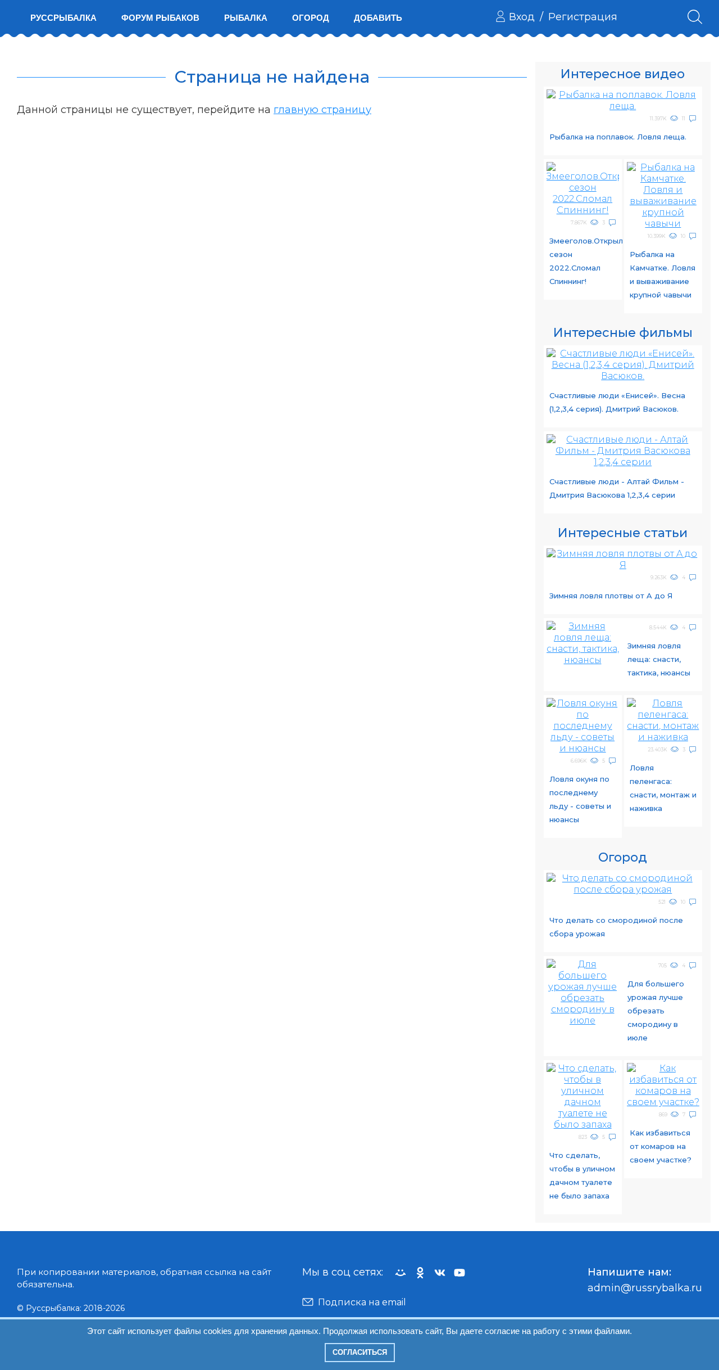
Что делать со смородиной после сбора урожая (616, 927)
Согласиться (360, 1352)
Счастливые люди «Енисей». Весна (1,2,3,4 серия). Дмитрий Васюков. (617, 402)
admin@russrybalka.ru (645, 1288)
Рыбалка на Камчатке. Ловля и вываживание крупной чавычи (662, 274)
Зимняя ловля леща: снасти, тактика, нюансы (658, 659)
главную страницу (322, 109)
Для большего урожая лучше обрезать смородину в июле (655, 1010)
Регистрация (582, 17)
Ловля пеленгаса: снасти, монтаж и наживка (663, 788)
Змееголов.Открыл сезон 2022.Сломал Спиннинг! (584, 261)
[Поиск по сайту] (695, 17)
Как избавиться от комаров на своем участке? (660, 1146)
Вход (522, 17)
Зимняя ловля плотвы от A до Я (610, 595)
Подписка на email (362, 1302)
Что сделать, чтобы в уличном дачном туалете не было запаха (582, 1175)
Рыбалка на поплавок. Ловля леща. (617, 136)
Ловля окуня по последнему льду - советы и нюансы (580, 799)
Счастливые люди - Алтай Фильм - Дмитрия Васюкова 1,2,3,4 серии (616, 488)
